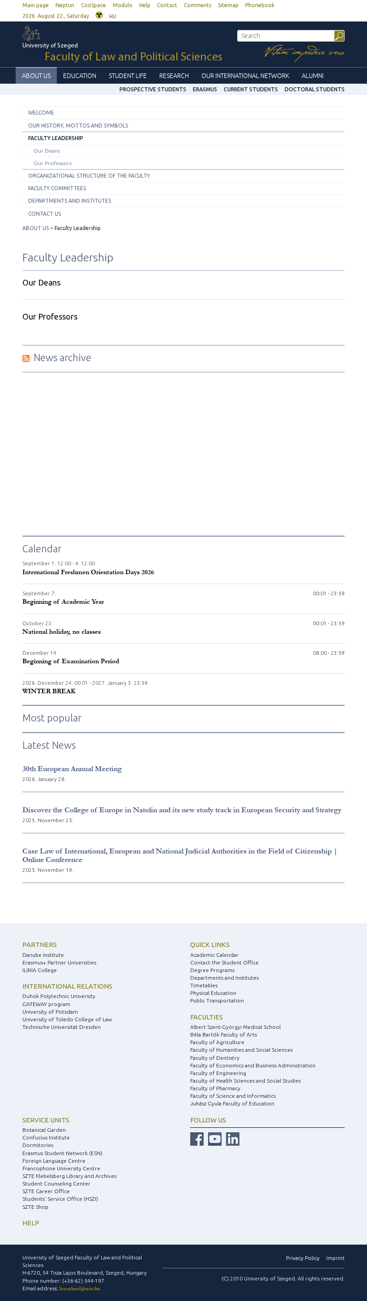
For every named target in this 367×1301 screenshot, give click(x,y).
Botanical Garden (44, 1130)
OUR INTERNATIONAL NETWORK (245, 75)
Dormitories (37, 1145)
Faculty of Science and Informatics (233, 1096)
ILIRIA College (39, 970)
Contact (167, 5)
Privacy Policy (303, 1258)
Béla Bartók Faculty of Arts (223, 1034)
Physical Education (213, 993)
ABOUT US (36, 75)
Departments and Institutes (69, 201)
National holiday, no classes (61, 632)
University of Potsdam (50, 1012)
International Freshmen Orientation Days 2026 (88, 572)
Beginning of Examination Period (70, 661)
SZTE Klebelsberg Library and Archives (69, 1176)
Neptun (64, 5)
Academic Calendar (214, 955)
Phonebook (259, 5)
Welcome (41, 112)
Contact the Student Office (224, 962)
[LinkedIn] (232, 1139)
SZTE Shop (35, 1207)
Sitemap (228, 5)
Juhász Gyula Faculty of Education (232, 1103)
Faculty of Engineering (218, 1073)
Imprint (335, 1258)
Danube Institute (43, 955)
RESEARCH (174, 75)
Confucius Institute (46, 1137)
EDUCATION (79, 75)
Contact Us (44, 214)
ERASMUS (205, 89)
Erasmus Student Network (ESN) (62, 1153)
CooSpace (93, 5)
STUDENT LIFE (128, 75)
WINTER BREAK (48, 691)
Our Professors (53, 163)
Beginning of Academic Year (63, 602)
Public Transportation (217, 1000)
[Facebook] (197, 1139)
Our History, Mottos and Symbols (78, 125)
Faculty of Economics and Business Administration (253, 1065)
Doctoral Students (315, 89)
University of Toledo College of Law (67, 1019)
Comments (197, 5)
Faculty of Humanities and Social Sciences (241, 1050)
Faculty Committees (57, 188)
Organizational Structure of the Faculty (89, 176)
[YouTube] (215, 1139)
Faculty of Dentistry (214, 1058)
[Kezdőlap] (40, 33)
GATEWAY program (46, 1004)
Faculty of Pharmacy (215, 1088)
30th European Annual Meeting (72, 768)
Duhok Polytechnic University (58, 996)
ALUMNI (313, 75)
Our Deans (47, 151)
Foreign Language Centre (53, 1161)
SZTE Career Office (46, 1191)
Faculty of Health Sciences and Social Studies (245, 1080)
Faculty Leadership (55, 138)
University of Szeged (122, 53)
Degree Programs (212, 970)
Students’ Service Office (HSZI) (60, 1199)
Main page (35, 5)
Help (144, 5)
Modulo (122, 5)
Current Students (251, 89)
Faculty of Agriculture (217, 1042)
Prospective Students (152, 89)
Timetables (204, 985)
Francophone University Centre (61, 1168)
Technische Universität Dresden (61, 1027)
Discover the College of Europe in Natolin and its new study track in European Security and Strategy (181, 810)
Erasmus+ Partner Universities (59, 962)
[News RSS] (26, 358)
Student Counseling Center (56, 1183)
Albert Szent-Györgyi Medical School (235, 1027)
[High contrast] (99, 14)
